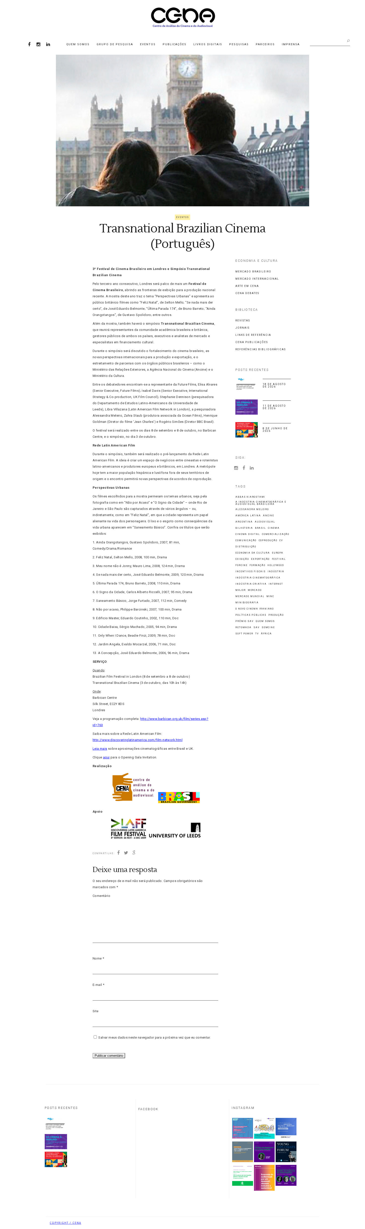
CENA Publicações (251, 342)
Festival (279, 559)
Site (96, 1011)
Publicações (174, 44)
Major (240, 590)
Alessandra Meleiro (252, 509)
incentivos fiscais (250, 572)
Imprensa (291, 44)
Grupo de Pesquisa (115, 44)
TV (257, 634)
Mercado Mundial (249, 596)
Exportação (260, 559)
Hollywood (275, 565)
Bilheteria (244, 528)
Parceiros (265, 44)
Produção (276, 615)
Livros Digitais (207, 44)
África (266, 634)
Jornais (242, 327)
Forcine (241, 565)
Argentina (244, 522)
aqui (106, 757)
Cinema (274, 528)
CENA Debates (247, 293)
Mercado (255, 590)
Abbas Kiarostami (250, 497)
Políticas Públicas (250, 615)
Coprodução (268, 540)
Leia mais (100, 748)
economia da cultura (252, 553)
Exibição (242, 559)
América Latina (248, 516)
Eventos (148, 44)
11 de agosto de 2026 (274, 407)
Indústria (276, 572)
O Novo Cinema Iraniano (254, 609)
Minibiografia (246, 603)
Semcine (268, 627)
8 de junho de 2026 (275, 429)
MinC (270, 596)
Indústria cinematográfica (257, 578)
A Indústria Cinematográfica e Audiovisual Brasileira (260, 503)
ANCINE (268, 516)
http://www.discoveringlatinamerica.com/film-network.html (137, 740)
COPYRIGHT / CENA (65, 1223)
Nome (98, 958)
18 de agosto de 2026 (274, 385)
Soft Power (244, 634)
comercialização (275, 534)
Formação (257, 565)
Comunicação (245, 540)
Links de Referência (253, 335)
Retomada (243, 627)
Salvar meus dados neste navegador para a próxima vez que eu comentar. (154, 1037)
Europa (277, 553)
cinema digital (247, 534)
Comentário (101, 896)
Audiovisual (265, 522)
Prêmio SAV (244, 621)
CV (281, 540)
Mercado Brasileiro (253, 271)
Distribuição (245, 547)
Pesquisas (239, 44)
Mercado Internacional (257, 278)
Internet (276, 584)
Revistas (242, 320)
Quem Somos (78, 44)
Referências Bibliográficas (260, 349)
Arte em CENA (247, 286)
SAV (256, 627)
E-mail (98, 985)
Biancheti (306, 1223)
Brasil (260, 528)
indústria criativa (250, 584)
